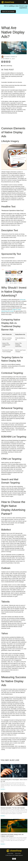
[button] (2, 62)
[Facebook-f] (15, 859)
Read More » (3, 789)
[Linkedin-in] (13, 859)
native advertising (7, 65)
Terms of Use (18, 853)
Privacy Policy (10, 853)
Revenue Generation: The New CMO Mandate (13, 808)
